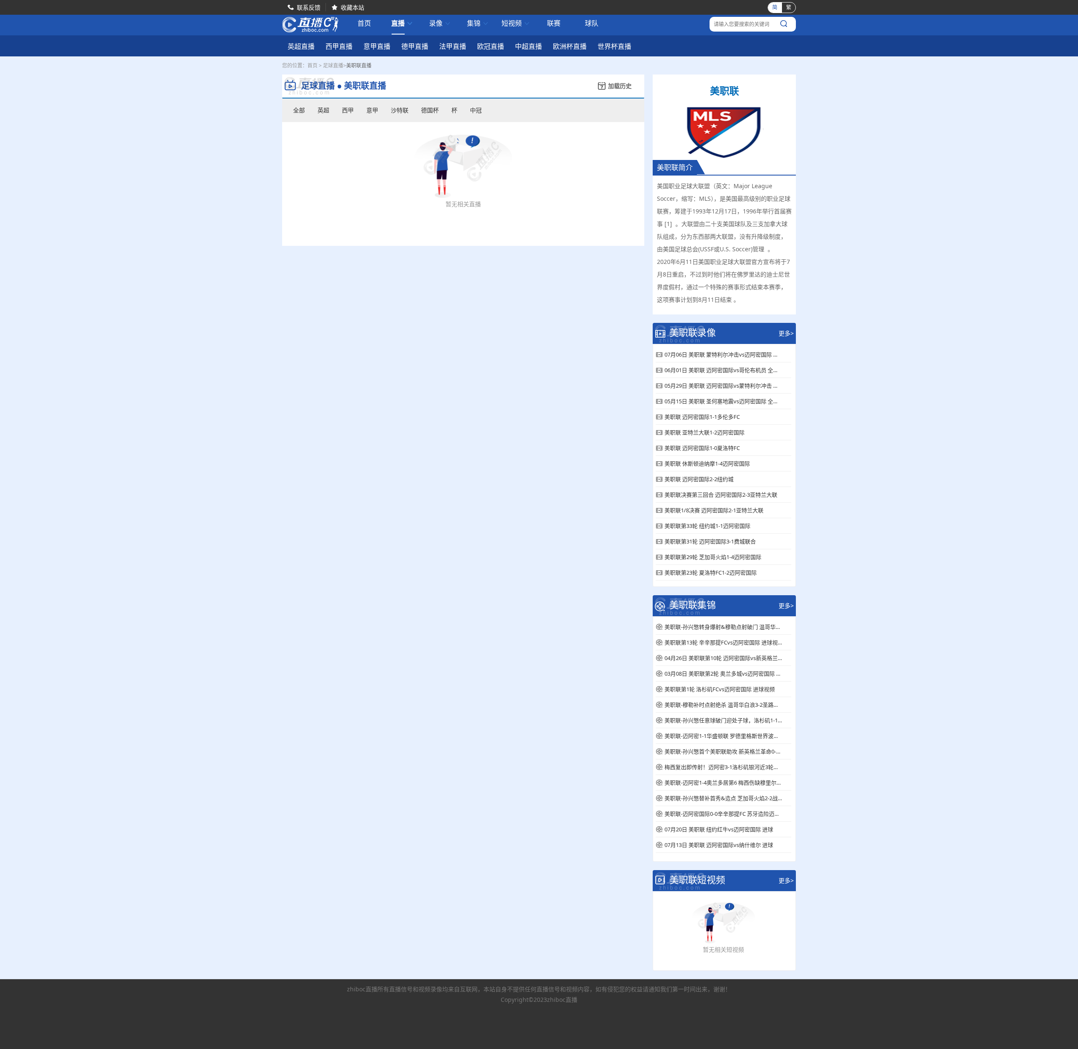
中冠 (476, 110)
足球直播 (333, 65)
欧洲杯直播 (570, 46)
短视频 (516, 23)
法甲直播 (452, 46)
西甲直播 (339, 46)
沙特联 (399, 110)
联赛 (553, 23)
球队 (591, 23)
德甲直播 (414, 46)
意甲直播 (376, 46)
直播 (402, 23)
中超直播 (528, 46)
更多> (786, 333)
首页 (364, 24)
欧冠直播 (490, 46)
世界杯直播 (614, 46)
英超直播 (301, 46)
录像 (440, 23)
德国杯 (430, 110)
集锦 (478, 23)
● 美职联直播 (361, 86)
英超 (323, 110)
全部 (299, 110)
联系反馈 (308, 7)
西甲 (348, 110)
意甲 (372, 110)
